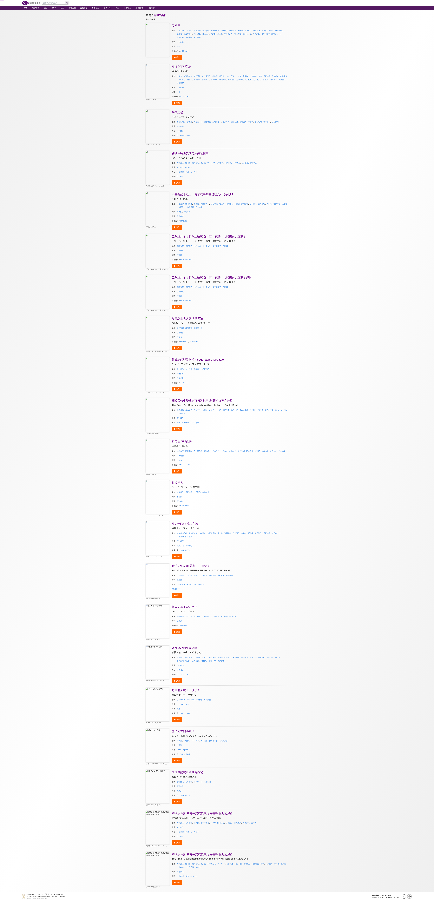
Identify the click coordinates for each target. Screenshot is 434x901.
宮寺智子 (266, 122)
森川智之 (207, 616)
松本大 (189, 80)
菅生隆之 (246, 76)
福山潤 (219, 34)
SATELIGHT (185, 97)
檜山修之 (182, 80)
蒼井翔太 (195, 661)
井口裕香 (265, 80)
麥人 (286, 410)
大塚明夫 (188, 616)
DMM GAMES (182, 584)
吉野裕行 (180, 537)
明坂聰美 (207, 122)
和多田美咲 (198, 451)
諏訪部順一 (275, 34)
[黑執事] (158, 40)
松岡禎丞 (197, 492)
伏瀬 (187, 172)
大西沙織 (246, 823)
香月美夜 (180, 216)
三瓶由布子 (216, 122)
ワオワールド (185, 713)
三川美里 (180, 378)
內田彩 (269, 204)
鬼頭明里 (212, 657)
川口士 (179, 92)
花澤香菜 (180, 246)
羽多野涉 (249, 451)
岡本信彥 (188, 537)
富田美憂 (226, 410)
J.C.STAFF (184, 383)
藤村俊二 (197, 34)
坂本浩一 (180, 621)
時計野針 (180, 131)
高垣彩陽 (205, 31)
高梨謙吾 (212, 575)
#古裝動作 (175, 589)
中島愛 (196, 204)
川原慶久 (282, 80)
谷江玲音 (197, 657)
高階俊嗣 (239, 80)
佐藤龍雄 (180, 87)
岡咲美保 (180, 163)
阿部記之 (180, 42)
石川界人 (207, 451)
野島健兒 (229, 575)
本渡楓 (250, 122)
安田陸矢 (258, 533)
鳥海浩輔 (190, 207)
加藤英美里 (188, 34)
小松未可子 (206, 76)
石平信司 (180, 497)
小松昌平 (221, 575)
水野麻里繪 (211, 533)
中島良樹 (182, 414)
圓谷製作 (183, 625)
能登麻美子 (216, 246)
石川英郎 (248, 80)
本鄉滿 (179, 212)
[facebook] (404, 896)
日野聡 (237, 204)
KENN (213, 34)
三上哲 (264, 31)
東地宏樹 (278, 31)
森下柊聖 (180, 126)
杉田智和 (244, 657)
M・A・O (211, 163)
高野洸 (220, 657)
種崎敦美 (243, 122)
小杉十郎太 (230, 76)
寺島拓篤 (232, 31)
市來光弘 (188, 575)
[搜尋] (67, 3)
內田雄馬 (180, 410)
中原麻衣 (224, 451)
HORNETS (194, 342)
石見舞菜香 (223, 741)
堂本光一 (254, 823)
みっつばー (194, 172)
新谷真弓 (248, 31)
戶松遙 (179, 76)
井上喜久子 (206, 246)
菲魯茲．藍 (198, 328)
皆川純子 (180, 492)
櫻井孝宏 (277, 204)
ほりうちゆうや (183, 704)
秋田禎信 (180, 546)
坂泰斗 (250, 533)
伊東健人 (180, 782)
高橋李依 (197, 369)
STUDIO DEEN (186, 506)
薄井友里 (190, 700)
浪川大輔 (227, 533)
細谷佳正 (180, 451)
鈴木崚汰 (188, 657)
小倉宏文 (180, 251)
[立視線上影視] (31, 3)
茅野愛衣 (197, 76)
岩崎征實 (180, 83)
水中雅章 (188, 369)
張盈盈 (179, 745)
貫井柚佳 (180, 369)
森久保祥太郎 (182, 533)
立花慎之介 (228, 34)
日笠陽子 (236, 533)
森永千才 (212, 661)
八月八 (179, 791)
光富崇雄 (253, 657)
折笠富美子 (205, 204)
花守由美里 (269, 410)
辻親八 (211, 410)
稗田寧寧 (188, 328)
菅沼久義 (180, 37)
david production (186, 260)
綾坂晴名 (227, 657)
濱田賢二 (205, 80)
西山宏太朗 (181, 122)
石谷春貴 (219, 163)
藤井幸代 (283, 76)
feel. (181, 465)
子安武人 (275, 76)
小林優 (215, 76)
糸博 (260, 76)
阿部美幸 (180, 501)
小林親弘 (247, 864)
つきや (179, 460)
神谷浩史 (265, 451)
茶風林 (271, 31)
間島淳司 (282, 451)
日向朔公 (261, 657)
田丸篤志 (199, 207)
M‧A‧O (213, 823)
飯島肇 (254, 76)
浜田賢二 (182, 207)
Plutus (179, 750)
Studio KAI (184, 342)
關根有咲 (188, 451)
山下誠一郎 (198, 782)
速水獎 (284, 204)
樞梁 (178, 46)
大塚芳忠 (253, 163)
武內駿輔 (244, 204)
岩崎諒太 (180, 661)
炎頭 (178, 709)
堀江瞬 (221, 204)
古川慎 (203, 163)
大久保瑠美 (193, 533)
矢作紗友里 (265, 34)
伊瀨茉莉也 (188, 76)
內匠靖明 (231, 80)
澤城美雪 (180, 204)
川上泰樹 (180, 172)
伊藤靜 (243, 533)
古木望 (189, 122)
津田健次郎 (276, 533)
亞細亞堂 (183, 221)
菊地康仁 (180, 167)
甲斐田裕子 (215, 31)
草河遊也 (188, 546)
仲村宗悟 (180, 616)
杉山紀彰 (205, 34)
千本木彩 (236, 163)
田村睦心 (229, 204)
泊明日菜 (228, 163)
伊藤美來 (232, 616)
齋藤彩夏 (234, 122)
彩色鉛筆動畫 (185, 754)
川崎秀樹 (187, 212)
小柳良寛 (256, 31)
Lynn (262, 864)
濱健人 (196, 575)
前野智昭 (197, 37)
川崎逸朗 (180, 456)
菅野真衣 (273, 451)
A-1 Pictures (184, 51)
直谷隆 (179, 580)
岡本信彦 (224, 31)
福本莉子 (188, 410)
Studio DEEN (185, 550)
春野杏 (276, 864)
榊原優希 (236, 657)
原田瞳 (221, 76)
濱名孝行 (180, 541)
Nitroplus (192, 584)
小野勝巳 (180, 665)
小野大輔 (180, 31)
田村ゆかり (247, 34)
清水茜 (179, 255)
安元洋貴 (237, 34)
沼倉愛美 (255, 864)
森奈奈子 (270, 657)
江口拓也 (245, 163)
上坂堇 (238, 76)
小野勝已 (180, 333)
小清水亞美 (181, 700)
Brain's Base (185, 135)
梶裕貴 (179, 34)
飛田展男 (214, 80)
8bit (181, 176)
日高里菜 (237, 823)
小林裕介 (202, 533)
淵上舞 (220, 533)
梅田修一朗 (213, 741)
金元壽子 (229, 823)
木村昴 (218, 410)
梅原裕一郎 (198, 122)
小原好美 (226, 122)
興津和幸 (273, 80)
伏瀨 (178, 423)
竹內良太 (215, 451)
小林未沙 (232, 451)
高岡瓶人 (256, 80)
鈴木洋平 (180, 374)
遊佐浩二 (256, 34)
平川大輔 (207, 700)
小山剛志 (214, 204)
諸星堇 (179, 741)
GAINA (187, 465)
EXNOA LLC (202, 584)
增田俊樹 (180, 575)
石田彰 (225, 246)
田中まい (180, 670)
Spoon (185, 750)
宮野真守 (197, 31)
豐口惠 (187, 163)
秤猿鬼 (179, 337)
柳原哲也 (221, 661)
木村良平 (188, 37)
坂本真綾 (188, 31)
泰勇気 (240, 31)
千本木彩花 (244, 410)
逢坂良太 (180, 657)
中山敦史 (188, 167)
